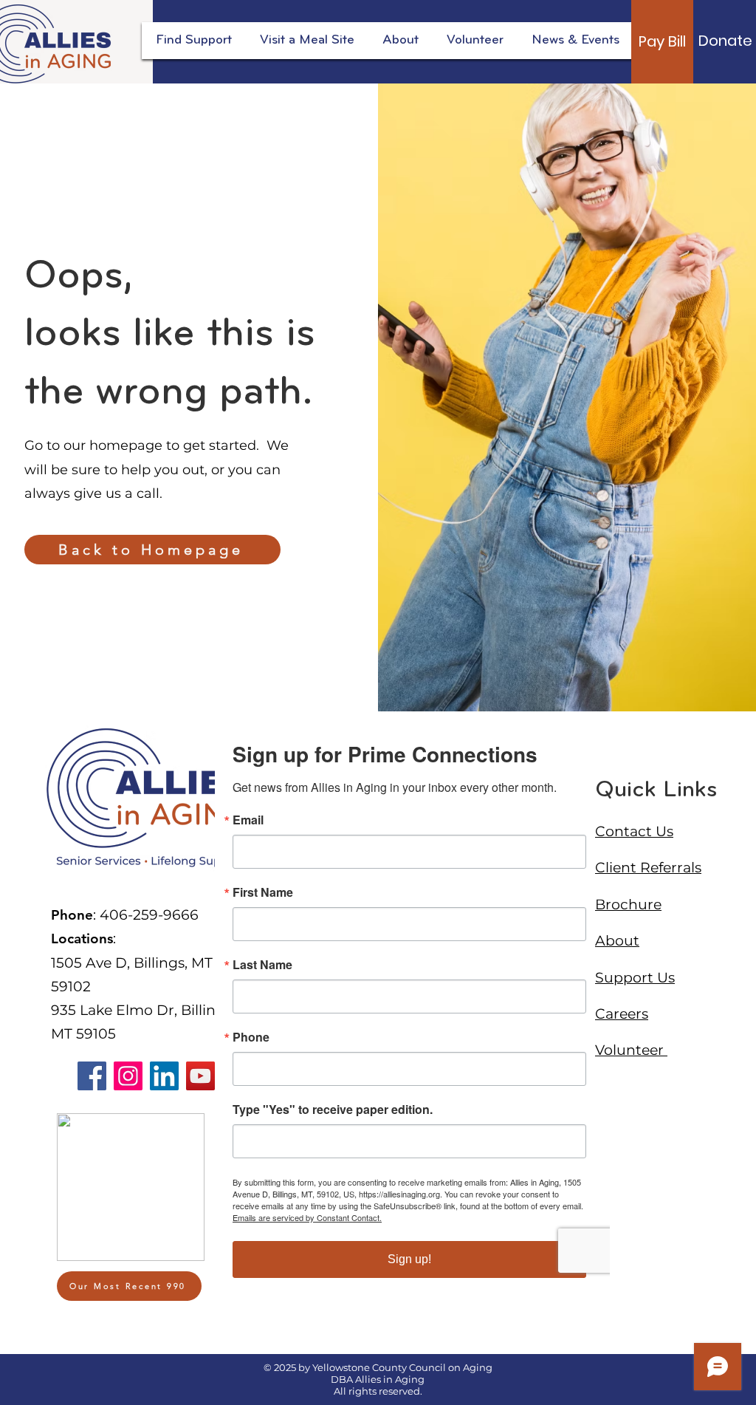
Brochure (628, 904)
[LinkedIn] (164, 1076)
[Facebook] (92, 1076)
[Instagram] (128, 1076)
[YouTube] (200, 1076)
